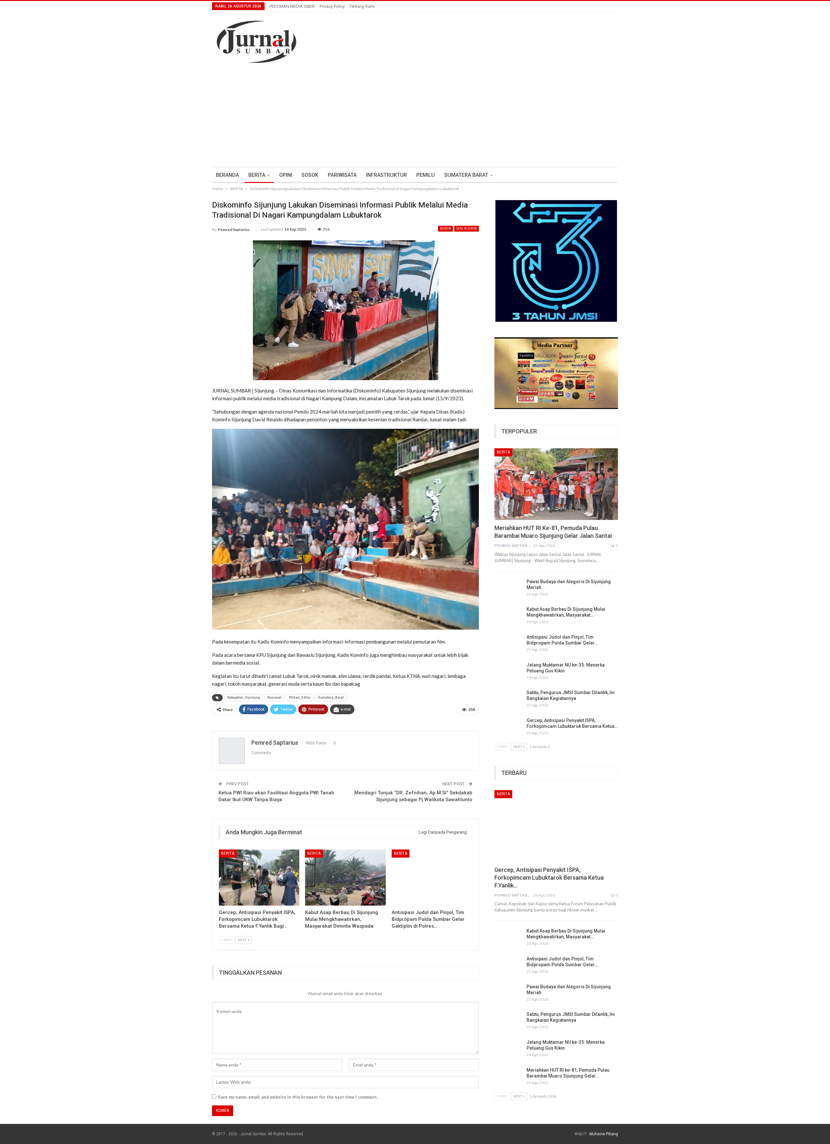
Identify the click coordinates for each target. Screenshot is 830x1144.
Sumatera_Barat (331, 697)
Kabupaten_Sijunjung (243, 697)
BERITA (256, 175)
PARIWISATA (342, 175)
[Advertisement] (415, 118)
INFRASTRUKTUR (386, 175)
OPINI (285, 175)
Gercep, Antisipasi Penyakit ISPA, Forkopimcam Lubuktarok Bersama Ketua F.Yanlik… (549, 877)
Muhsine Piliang (603, 1134)
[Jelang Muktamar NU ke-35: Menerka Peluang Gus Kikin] (508, 672)
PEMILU (425, 175)
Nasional (274, 697)
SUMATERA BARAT (466, 175)
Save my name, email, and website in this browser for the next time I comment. (298, 1097)
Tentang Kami (362, 6)
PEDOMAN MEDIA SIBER (292, 6)
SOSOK (310, 175)
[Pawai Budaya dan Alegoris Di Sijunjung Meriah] (508, 589)
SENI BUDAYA (466, 228)
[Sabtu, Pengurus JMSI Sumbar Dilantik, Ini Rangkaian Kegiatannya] (508, 700)
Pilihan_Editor (300, 697)
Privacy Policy (332, 6)
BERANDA (227, 175)
